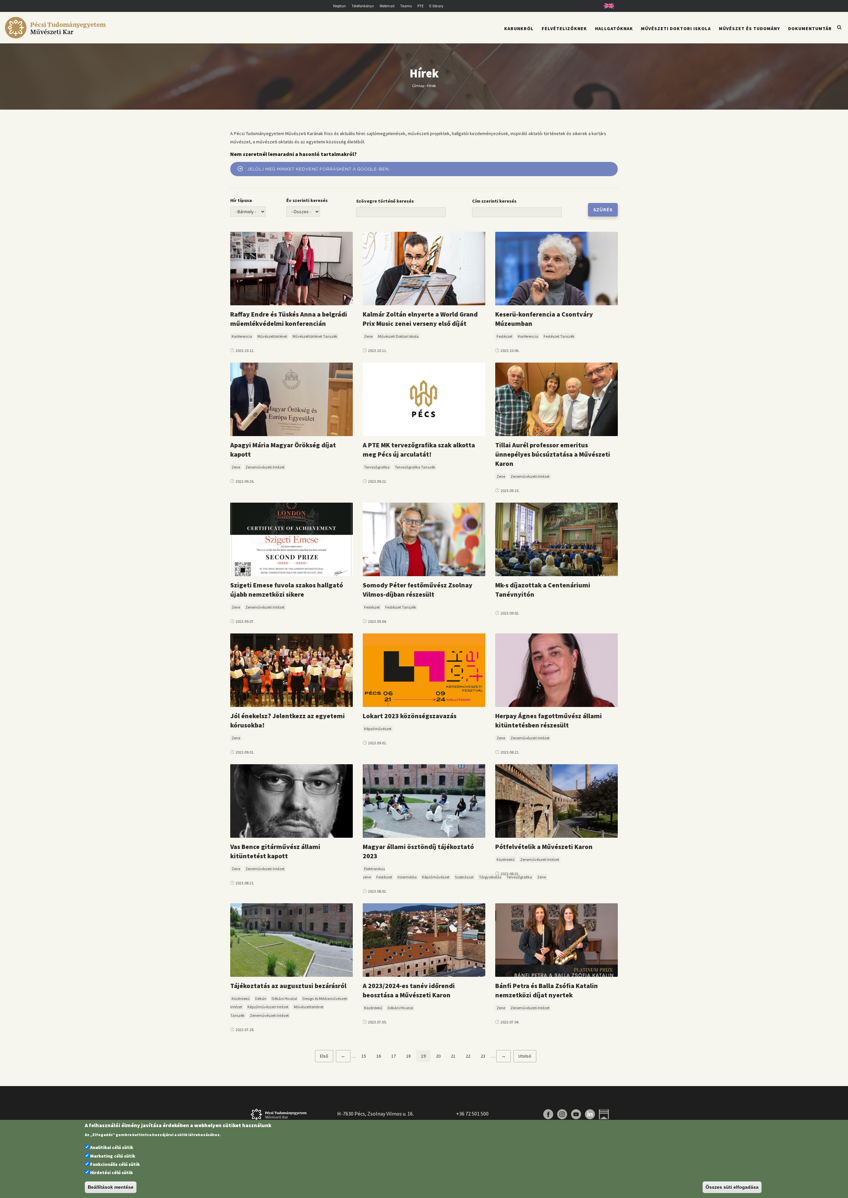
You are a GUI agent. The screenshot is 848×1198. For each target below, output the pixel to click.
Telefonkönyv (362, 5)
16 (381, 1056)
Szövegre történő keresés (385, 201)
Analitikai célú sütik (111, 1148)
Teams (406, 5)
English (607, 5)
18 (410, 1056)
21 (455, 1056)
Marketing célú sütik (112, 1156)
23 (485, 1056)
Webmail (387, 5)
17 (395, 1056)
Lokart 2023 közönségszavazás (409, 716)
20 (440, 1056)
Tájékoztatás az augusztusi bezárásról (288, 985)
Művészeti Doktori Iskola (676, 28)
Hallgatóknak (614, 28)
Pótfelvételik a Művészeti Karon (544, 846)
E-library (436, 5)
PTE (420, 5)
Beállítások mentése (110, 1187)
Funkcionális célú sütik (115, 1164)
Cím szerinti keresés (494, 201)
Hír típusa (241, 200)
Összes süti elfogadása (732, 1187)
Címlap (418, 85)
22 (470, 1056)
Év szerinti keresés (307, 200)
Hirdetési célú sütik (111, 1173)
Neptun (339, 5)
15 (366, 1056)
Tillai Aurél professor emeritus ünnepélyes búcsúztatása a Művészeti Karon (552, 454)
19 (425, 1057)
